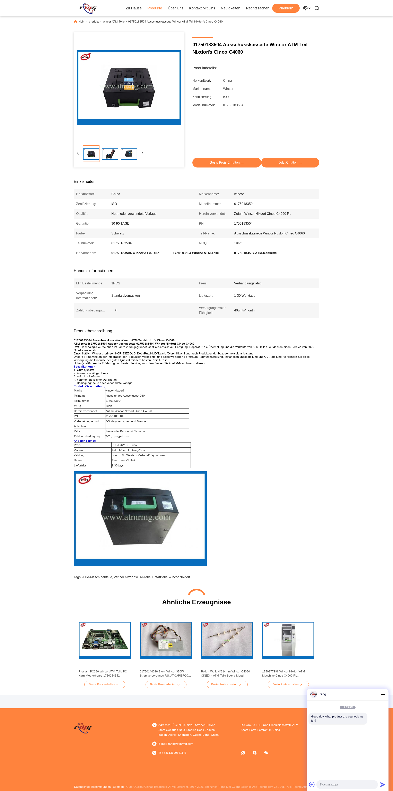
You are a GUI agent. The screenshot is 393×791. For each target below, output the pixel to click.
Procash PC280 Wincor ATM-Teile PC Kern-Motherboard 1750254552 (103, 673)
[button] (84, 647)
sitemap (118, 786)
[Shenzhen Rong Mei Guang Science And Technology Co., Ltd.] (88, 8)
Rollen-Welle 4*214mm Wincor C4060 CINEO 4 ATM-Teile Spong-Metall (225, 673)
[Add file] (312, 784)
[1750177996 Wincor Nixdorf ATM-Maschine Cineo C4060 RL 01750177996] (288, 640)
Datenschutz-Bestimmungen (92, 786)
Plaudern (286, 8)
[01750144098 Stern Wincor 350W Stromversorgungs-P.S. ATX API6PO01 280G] (166, 640)
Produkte (154, 8)
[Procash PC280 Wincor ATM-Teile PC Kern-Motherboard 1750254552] (105, 640)
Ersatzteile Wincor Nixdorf (171, 577)
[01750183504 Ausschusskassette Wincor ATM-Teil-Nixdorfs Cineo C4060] (129, 87)
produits (94, 21)
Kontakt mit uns (202, 8)
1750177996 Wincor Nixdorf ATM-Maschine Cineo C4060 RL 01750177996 (284, 674)
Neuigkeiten (230, 8)
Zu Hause (134, 8)
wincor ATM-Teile (114, 21)
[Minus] (382, 694)
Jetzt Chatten (288, 162)
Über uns (175, 8)
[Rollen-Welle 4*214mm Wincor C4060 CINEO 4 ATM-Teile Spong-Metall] (227, 640)
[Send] (382, 784)
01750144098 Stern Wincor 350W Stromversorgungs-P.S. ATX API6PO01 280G (165, 674)
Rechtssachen (257, 8)
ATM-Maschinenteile (97, 577)
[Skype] (257, 752)
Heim (82, 21)
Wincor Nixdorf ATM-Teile (132, 577)
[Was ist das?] (246, 752)
